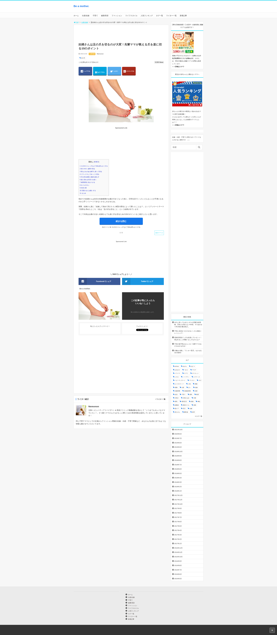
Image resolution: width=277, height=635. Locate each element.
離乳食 (186, 412)
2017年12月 (178, 495)
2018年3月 (178, 482)
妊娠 (196, 387)
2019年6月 (178, 443)
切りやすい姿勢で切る (87, 169)
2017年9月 (178, 508)
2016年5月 (178, 578)
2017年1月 (178, 543)
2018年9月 (178, 456)
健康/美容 (104, 16)
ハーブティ (186, 377)
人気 (189, 384)
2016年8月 (178, 565)
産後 (192, 401)
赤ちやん (177, 412)
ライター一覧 (171, 16)
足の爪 (83, 58)
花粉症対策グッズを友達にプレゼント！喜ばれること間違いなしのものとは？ (188, 339)
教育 (197, 394)
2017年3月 (178, 535)
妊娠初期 (177, 391)
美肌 (194, 405)
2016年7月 (178, 570)
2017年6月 (178, 521)
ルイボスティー (179, 384)
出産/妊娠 (85, 16)
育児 (184, 408)
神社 (199, 401)
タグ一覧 (159, 16)
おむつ (193, 366)
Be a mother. (81, 6)
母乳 (176, 401)
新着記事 (183, 16)
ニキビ (177, 377)
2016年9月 (178, 561)
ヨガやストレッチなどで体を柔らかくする (94, 166)
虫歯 (191, 408)
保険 (176, 387)
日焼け (177, 398)
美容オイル (186, 405)
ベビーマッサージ (180, 380)
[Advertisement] (186, 8)
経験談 (177, 405)
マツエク (192, 380)
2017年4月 (178, 530)
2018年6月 (178, 469)
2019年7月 (178, 438)
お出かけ (177, 370)
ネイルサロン (84, 185)
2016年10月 (178, 557)
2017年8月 (178, 513)
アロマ (194, 370)
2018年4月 (178, 478)
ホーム (76, 16)
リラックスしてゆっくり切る (89, 174)
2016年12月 (178, 548)
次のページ (159, 233)
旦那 (194, 398)
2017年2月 (178, 539)
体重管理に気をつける (87, 182)
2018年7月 (178, 465)
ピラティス (196, 377)
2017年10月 (178, 504)
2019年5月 (178, 447)
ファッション (117, 16)
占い (189, 387)
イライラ (177, 373)
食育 (193, 412)
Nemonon (100, 54)
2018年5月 (178, 473)
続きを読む (121, 221)
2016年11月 (178, 552)
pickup (177, 366)
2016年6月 (178, 574)
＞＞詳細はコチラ (178, 66)
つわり (186, 370)
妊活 (176, 394)
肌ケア (177, 408)
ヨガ (200, 380)
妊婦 (196, 391)
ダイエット (195, 373)
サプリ (186, 373)
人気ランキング (147, 16)
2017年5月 (178, 526)
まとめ (83, 193)
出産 (183, 387)
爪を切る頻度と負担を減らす (89, 177)
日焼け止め (186, 398)
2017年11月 (178, 500)
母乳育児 (184, 401)
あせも (185, 366)
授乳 (191, 394)
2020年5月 (178, 434)
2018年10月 (178, 451)
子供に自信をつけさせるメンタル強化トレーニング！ (188, 332)
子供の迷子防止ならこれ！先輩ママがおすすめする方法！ (188, 345)
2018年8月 (178, 460)
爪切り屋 (83, 188)
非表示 (96, 162)
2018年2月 (178, 486)
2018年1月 (178, 491)
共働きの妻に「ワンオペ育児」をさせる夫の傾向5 (188, 352)
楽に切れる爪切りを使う (88, 179)
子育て (95, 16)
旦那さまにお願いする (88, 190)
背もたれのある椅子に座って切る (91, 171)
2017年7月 (178, 517)
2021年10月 (178, 429)
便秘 (196, 384)
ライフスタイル (131, 16)
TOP (77, 22)
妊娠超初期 (187, 391)
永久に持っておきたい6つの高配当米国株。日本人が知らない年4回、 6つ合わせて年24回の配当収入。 (188, 324)
